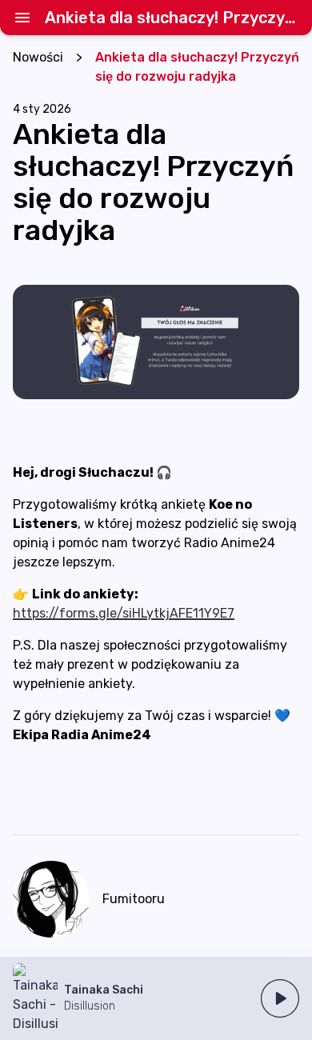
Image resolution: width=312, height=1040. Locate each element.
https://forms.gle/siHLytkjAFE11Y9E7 (123, 613)
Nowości (38, 57)
